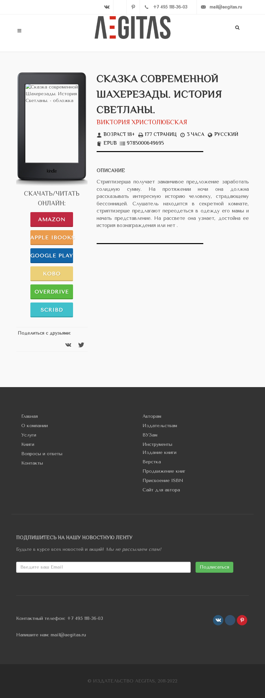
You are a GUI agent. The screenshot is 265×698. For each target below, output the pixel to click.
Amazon (52, 219)
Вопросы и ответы (41, 454)
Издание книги (159, 452)
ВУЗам (150, 435)
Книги (27, 444)
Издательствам (160, 425)
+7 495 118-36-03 (85, 618)
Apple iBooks (51, 237)
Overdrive (52, 292)
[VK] (106, 7)
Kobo (52, 274)
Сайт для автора (161, 490)
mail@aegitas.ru (68, 635)
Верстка (152, 462)
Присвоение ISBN (163, 480)
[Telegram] (119, 7)
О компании (34, 425)
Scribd (52, 310)
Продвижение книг (164, 471)
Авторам (152, 416)
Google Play (51, 255)
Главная (29, 416)
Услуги (28, 435)
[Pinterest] (133, 7)
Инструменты (157, 444)
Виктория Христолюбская (142, 123)
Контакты (32, 463)
